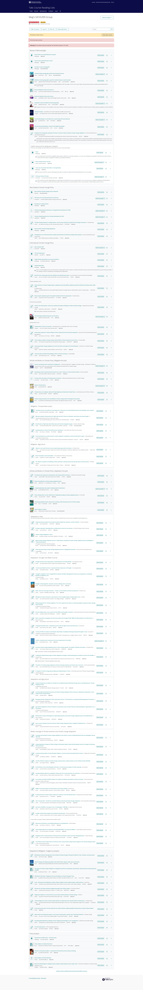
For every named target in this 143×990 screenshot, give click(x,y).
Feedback (50, 11)
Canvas (93, 2)
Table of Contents (35, 29)
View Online (101, 55)
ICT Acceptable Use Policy (34, 978)
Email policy (43, 978)
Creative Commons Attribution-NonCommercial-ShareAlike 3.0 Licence (71, 971)
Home (31, 11)
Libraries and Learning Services (103, 2)
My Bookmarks (43, 11)
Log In (56, 11)
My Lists (36, 11)
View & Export (106, 17)
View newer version (107, 35)
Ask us (112, 2)
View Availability (100, 74)
